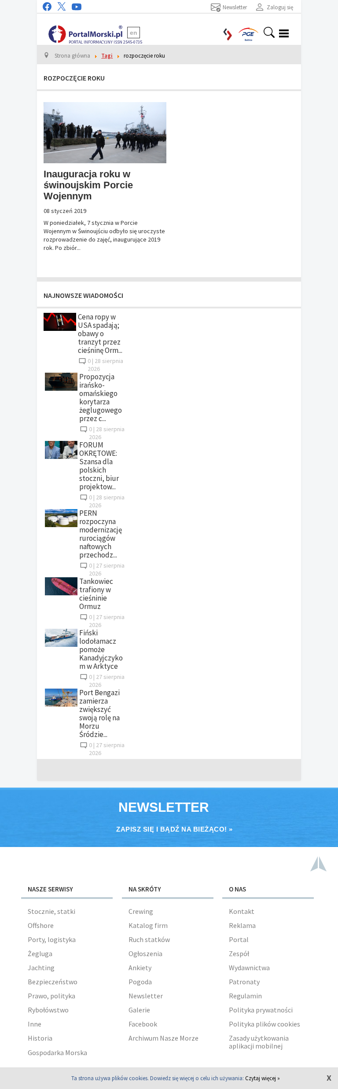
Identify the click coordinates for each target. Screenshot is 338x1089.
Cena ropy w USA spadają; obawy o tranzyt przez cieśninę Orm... (100, 333)
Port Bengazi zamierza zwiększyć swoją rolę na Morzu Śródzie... (99, 713)
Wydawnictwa (249, 967)
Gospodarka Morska (57, 1052)
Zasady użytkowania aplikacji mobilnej (259, 1042)
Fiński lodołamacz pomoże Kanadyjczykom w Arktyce (101, 649)
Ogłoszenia (145, 953)
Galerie (139, 1009)
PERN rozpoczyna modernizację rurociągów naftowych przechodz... (100, 534)
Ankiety (140, 967)
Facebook (143, 1023)
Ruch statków (149, 939)
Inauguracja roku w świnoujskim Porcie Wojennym (88, 185)
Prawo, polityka (51, 995)
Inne (34, 1023)
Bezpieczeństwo (52, 981)
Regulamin (245, 995)
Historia (40, 1038)
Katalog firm (148, 925)
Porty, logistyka (52, 939)
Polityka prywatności (261, 1009)
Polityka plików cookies (264, 1023)
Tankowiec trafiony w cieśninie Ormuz (96, 593)
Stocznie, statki (51, 911)
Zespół (239, 953)
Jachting (41, 967)
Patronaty (244, 981)
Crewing (141, 911)
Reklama (242, 925)
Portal (239, 939)
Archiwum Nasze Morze (163, 1038)
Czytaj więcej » (262, 1078)
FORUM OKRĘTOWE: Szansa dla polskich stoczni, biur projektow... (99, 465)
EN (133, 32)
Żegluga (40, 953)
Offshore (41, 925)
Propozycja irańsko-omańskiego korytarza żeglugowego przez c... (100, 397)
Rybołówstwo (48, 1009)
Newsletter (146, 995)
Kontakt (241, 911)
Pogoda (140, 981)
